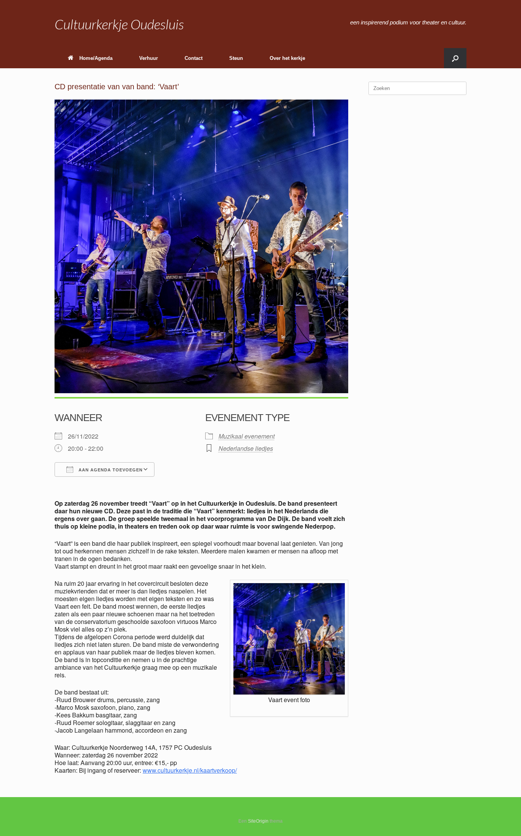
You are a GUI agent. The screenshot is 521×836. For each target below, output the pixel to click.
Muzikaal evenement (247, 436)
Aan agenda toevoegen (110, 470)
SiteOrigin (258, 821)
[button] (455, 58)
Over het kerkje (287, 58)
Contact (194, 58)
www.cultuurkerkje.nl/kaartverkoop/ (190, 770)
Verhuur (148, 58)
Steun (236, 58)
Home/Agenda (96, 58)
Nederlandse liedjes (246, 448)
